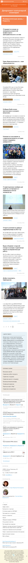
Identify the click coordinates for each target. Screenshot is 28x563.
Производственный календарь (10, 381)
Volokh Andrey (6, 416)
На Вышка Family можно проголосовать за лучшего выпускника (11, 111)
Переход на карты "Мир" (8, 386)
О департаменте (7, 334)
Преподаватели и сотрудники (9, 513)
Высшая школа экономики (8, 1)
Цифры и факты (6, 506)
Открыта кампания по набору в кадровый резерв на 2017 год (12, 228)
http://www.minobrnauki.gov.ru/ (9, 541)
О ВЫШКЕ (5, 504)
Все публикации (6, 461)
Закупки (4, 517)
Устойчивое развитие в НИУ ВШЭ (10, 511)
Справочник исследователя (9, 389)
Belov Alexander (13, 416)
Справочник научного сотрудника (10, 379)
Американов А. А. (7, 433)
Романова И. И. (20, 433)
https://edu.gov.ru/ (7, 545)
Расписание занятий (7, 371)
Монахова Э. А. (6, 404)
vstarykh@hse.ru (8, 475)
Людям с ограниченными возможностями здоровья (13, 531)
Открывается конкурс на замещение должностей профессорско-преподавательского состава (12, 31)
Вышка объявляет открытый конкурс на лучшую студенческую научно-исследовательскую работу (13, 248)
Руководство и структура (8, 509)
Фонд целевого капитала (8, 522)
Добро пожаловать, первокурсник (9, 279)
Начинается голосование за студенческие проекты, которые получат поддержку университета (13, 139)
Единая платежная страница (8, 534)
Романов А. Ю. (21, 445)
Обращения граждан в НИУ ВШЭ (9, 519)
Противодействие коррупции (9, 524)
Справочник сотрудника (8, 376)
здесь (13, 554)
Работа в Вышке (6, 536)
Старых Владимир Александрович (17, 487)
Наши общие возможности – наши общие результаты (13, 62)
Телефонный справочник (8, 384)
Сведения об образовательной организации (12, 529)
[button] (2, 74)
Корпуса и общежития (7, 515)
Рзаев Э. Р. (18, 404)
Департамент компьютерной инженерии (14, 11)
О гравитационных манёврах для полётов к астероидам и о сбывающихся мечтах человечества (13, 189)
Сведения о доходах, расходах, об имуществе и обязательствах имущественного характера (13, 527)
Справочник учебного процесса (10, 374)
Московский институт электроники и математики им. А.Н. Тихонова (14, 5)
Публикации (6, 395)
